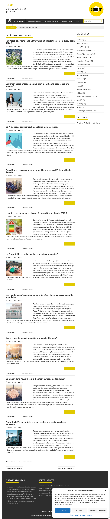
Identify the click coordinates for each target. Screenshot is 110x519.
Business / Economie (51, 21)
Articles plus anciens (15, 468)
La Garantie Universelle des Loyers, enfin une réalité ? (32, 254)
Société (79, 104)
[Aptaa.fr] (9, 20)
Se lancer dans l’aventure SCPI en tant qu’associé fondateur (35, 379)
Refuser (79, 510)
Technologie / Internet (34, 21)
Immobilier (11, 78)
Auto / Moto (18, 25)
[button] (106, 490)
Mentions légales (87, 515)
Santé (77, 21)
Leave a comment (27, 78)
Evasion (79, 68)
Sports (79, 107)
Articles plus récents (65, 468)
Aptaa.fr (11, 5)
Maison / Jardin (67, 21)
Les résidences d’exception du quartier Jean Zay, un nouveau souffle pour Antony (39, 296)
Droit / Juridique (82, 57)
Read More (69, 73)
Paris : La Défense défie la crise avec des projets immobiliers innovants (36, 423)
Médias (79, 93)
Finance (79, 72)
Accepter (62, 510)
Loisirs (79, 86)
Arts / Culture (81, 43)
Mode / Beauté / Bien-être (85, 96)
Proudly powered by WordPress (42, 515)
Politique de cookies (75, 515)
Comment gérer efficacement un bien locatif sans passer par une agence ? (37, 85)
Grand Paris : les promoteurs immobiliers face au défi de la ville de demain (38, 171)
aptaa (21, 46)
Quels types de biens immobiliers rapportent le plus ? (31, 338)
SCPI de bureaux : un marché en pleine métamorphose (32, 127)
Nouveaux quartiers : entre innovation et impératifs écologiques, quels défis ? (40, 42)
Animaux (80, 40)
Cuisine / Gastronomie (84, 54)
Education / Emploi (83, 61)
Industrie (80, 82)
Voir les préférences (98, 510)
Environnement (19, 21)
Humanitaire (81, 75)
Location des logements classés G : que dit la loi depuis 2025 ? (36, 213)
